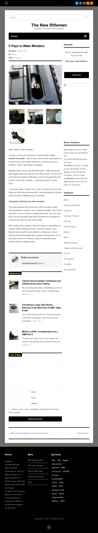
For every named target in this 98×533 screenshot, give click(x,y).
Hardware (8, 461)
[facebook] (80, 3)
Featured (67, 210)
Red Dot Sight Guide (35, 471)
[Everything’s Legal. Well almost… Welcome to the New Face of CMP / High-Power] (14, 308)
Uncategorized (70, 269)
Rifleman (55, 501)
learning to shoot (58, 490)
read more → (27, 294)
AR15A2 (66, 471)
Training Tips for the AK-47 (14, 471)
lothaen (14, 54)
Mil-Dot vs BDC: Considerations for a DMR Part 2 (40, 333)
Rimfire (67, 232)
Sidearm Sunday (70, 242)
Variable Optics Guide (36, 476)
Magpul (65, 460)
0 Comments (17, 58)
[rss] (87, 3)
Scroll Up (49, 527)
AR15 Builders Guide (35, 460)
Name (33, 392)
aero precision (57, 464)
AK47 (61, 486)
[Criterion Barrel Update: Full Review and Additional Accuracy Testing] (14, 285)
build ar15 (55, 467)
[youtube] (84, 3)
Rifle (53, 460)
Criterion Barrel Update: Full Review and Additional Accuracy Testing (41, 282)
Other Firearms (70, 226)
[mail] (91, 3)
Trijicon (54, 482)
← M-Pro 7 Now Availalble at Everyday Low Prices (28, 433)
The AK (67, 253)
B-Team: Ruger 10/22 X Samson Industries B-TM (76, 152)
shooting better (57, 479)
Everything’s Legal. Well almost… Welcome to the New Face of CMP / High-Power (41, 307)
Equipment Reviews (72, 205)
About (30, 482)
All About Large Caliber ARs (15, 481)
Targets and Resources (73, 248)
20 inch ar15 (56, 471)
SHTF (66, 237)
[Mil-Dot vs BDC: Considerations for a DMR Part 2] (14, 335)
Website (34, 403)
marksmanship (57, 497)
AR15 (62, 501)
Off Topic (67, 221)
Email (33, 397)
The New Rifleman (49, 25)
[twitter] (76, 3)
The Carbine (69, 259)
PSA (59, 460)
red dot (54, 493)
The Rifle (67, 264)
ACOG (61, 493)
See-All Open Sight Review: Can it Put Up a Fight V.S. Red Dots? (76, 181)
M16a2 (54, 486)
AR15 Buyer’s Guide (35, 465)
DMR (63, 467)
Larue (61, 482)
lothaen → (41, 263)
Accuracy (55, 475)
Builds (66, 199)
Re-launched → (83, 433)
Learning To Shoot (71, 216)
